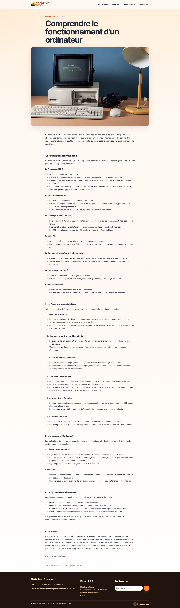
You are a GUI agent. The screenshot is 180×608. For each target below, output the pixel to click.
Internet (115, 4)
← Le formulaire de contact (56, 566)
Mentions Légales (87, 587)
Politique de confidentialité (90, 593)
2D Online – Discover (42, 579)
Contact (83, 595)
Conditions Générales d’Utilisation (93, 590)
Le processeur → (74, 566)
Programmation (128, 4)
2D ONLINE (71, 589)
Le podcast (143, 4)
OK (147, 588)
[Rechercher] (129, 588)
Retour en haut (143, 604)
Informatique (103, 4)
